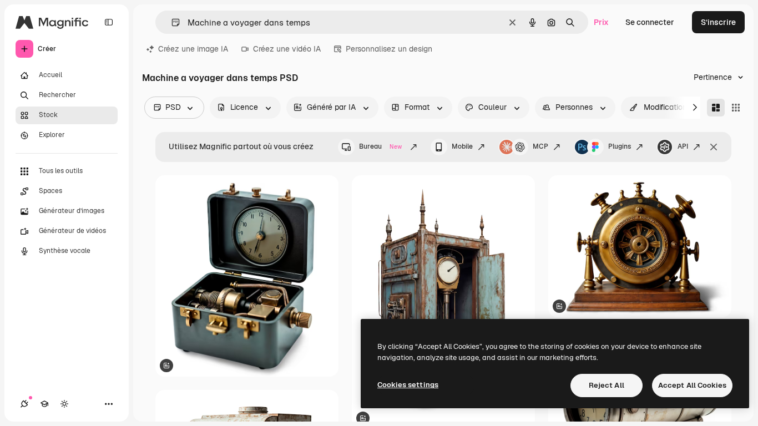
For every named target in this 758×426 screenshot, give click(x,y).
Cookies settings (407, 384)
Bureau (380, 146)
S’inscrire (718, 22)
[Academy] (44, 404)
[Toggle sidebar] (109, 22)
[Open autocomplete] (171, 22)
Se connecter (649, 22)
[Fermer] (713, 147)
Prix (601, 22)
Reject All (606, 385)
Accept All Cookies (692, 385)
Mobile (462, 146)
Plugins (619, 146)
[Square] (736, 107)
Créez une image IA (193, 49)
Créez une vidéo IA (287, 49)
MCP (540, 146)
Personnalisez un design (389, 49)
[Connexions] (24, 404)
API (683, 146)
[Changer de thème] (64, 404)
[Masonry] (716, 107)
